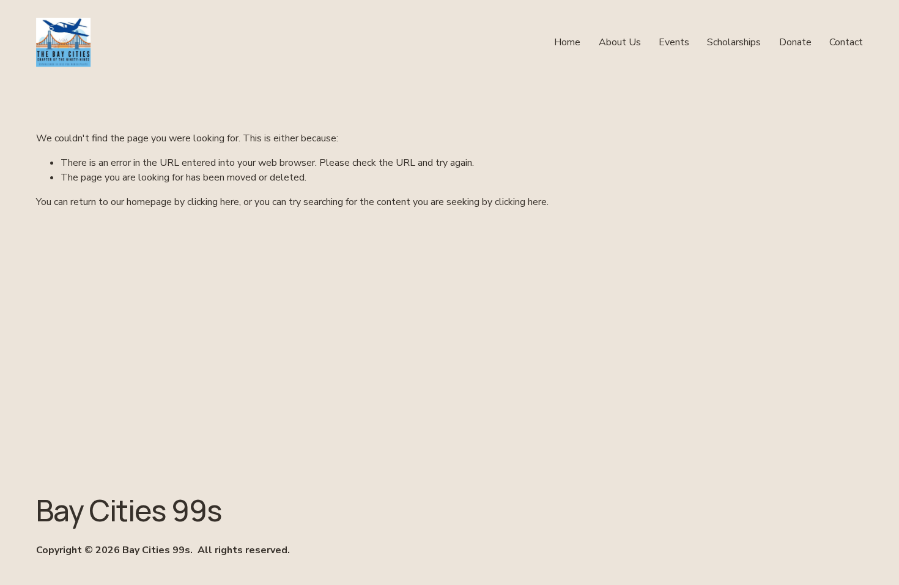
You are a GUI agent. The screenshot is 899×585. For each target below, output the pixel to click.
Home (567, 42)
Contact (846, 42)
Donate (795, 42)
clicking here (213, 202)
